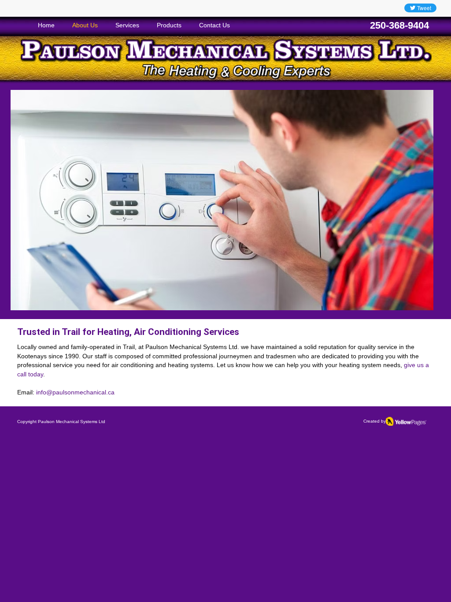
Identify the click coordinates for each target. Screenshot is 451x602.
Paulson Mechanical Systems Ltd (71, 421)
